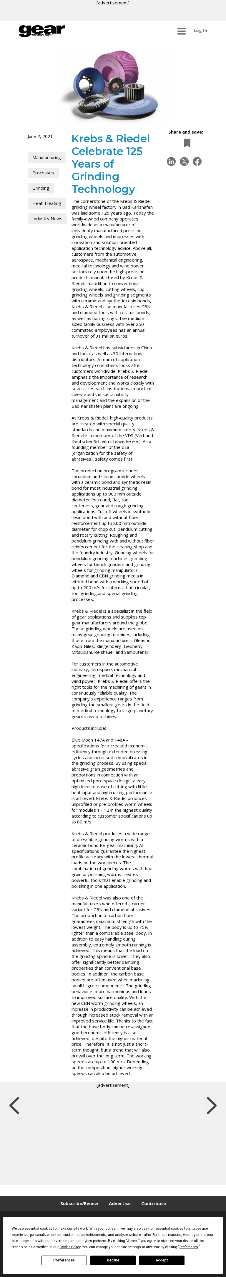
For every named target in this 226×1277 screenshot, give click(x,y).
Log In (200, 30)
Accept (162, 1260)
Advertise (120, 1203)
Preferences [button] (189, 1247)
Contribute (153, 1203)
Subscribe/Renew (79, 1203)
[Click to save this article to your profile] (185, 143)
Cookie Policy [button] (69, 1247)
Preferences (64, 1260)
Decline (113, 1260)
